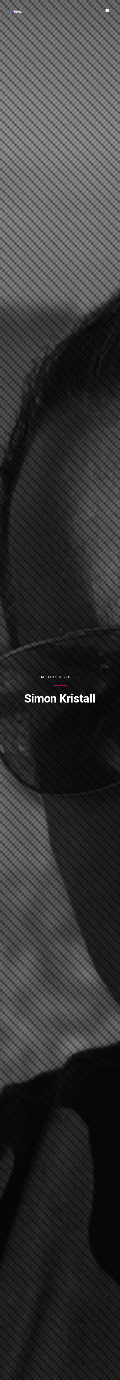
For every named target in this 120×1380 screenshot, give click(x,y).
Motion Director (60, 677)
